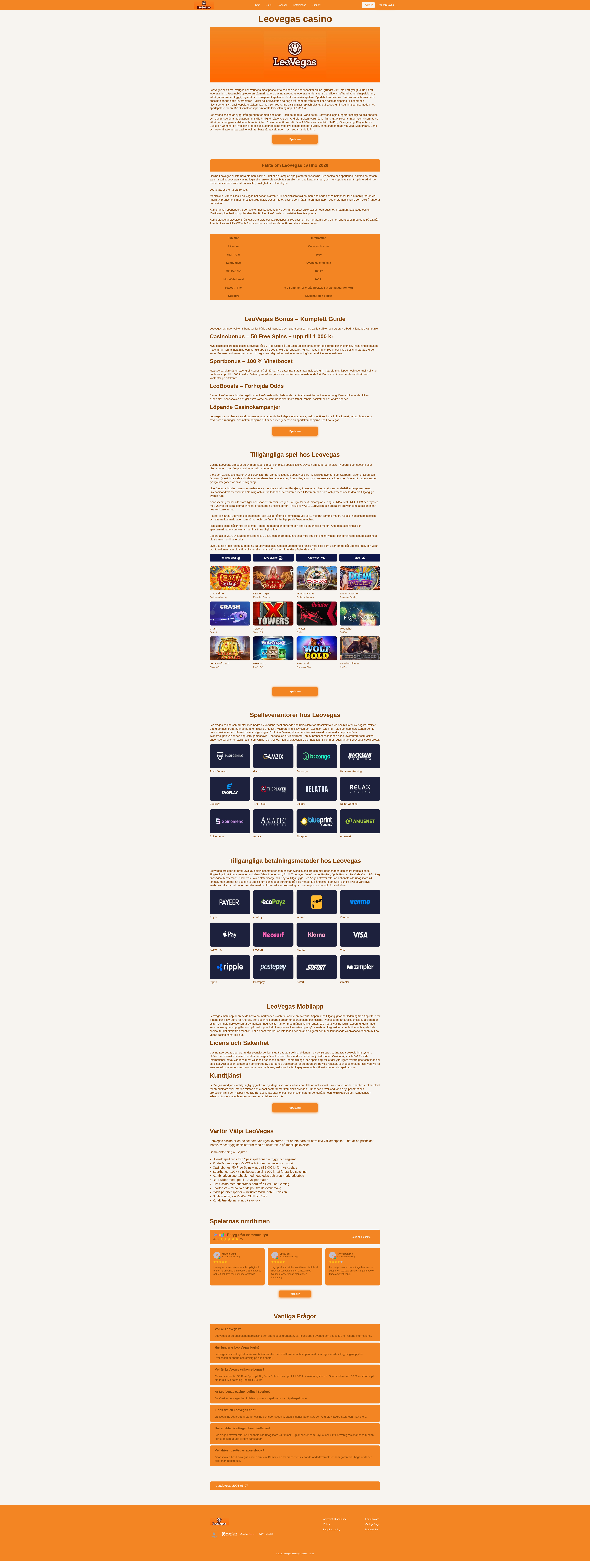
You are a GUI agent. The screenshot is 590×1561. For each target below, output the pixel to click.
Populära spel (228, 557)
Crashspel (314, 557)
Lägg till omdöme (361, 1237)
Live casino (271, 557)
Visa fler (295, 1294)
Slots (357, 557)
